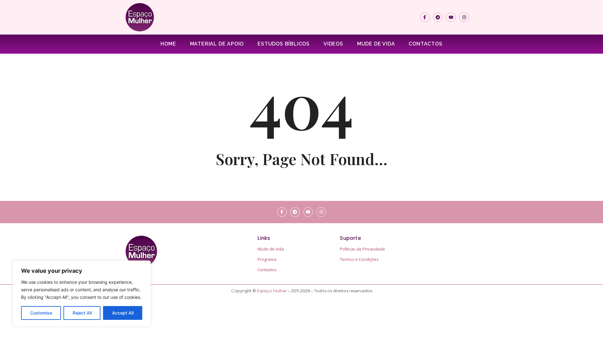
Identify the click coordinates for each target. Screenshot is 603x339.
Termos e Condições (359, 259)
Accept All (122, 312)
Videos (333, 44)
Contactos (425, 44)
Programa (267, 259)
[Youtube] (451, 17)
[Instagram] (464, 17)
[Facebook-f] (425, 17)
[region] (82, 293)
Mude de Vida (376, 44)
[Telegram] (438, 17)
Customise (41, 312)
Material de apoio (217, 44)
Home (168, 44)
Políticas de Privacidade (362, 249)
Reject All (82, 312)
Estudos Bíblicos (284, 44)
